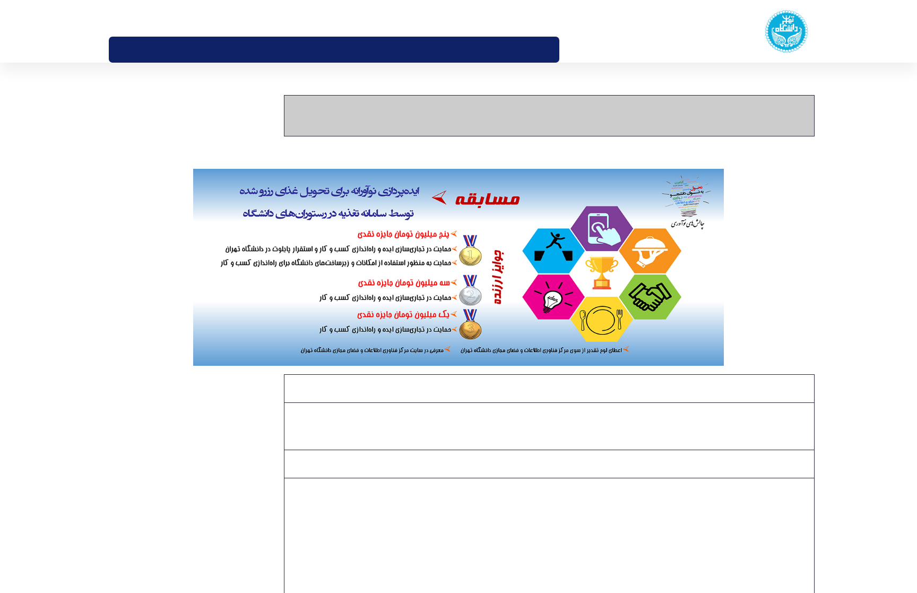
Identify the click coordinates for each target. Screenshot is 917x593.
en (131, 18)
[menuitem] (574, 50)
